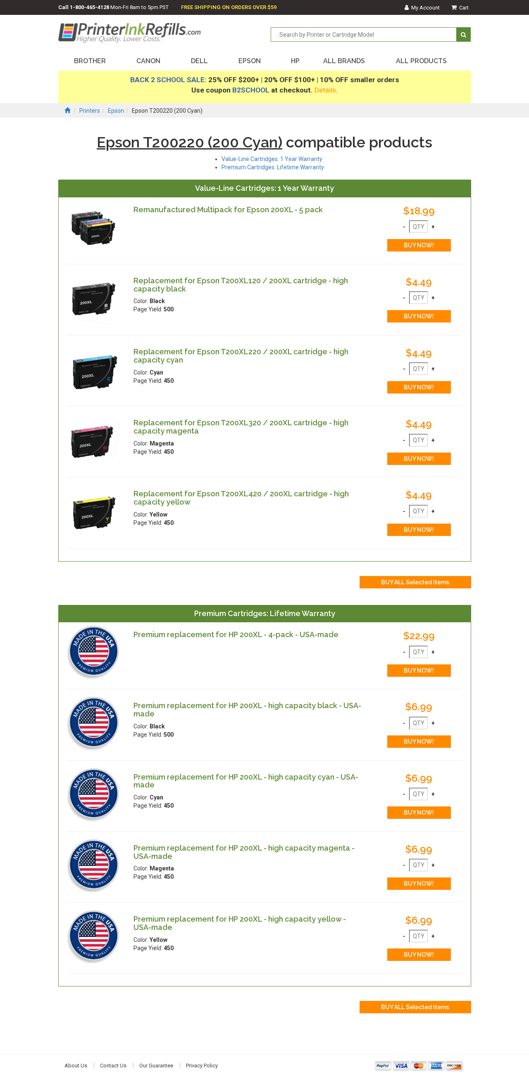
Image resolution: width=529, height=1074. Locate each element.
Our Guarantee (156, 1065)
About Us (75, 1065)
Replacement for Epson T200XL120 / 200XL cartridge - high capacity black (240, 284)
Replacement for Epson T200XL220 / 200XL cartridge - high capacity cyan (240, 355)
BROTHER (90, 61)
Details (325, 90)
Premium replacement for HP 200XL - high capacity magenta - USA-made (244, 852)
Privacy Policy (202, 1065)
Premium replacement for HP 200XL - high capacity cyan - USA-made (245, 781)
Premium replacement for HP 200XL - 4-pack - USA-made (235, 634)
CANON (148, 61)
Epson (116, 110)
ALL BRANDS (344, 61)
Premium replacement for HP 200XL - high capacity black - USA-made (247, 709)
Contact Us (113, 1065)
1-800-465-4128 (89, 7)
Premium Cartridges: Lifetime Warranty (273, 167)
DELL (199, 61)
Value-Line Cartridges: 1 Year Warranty (272, 159)
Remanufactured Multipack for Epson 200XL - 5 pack (228, 209)
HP (295, 61)
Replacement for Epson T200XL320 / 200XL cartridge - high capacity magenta (240, 426)
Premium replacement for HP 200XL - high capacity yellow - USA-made (239, 923)
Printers (89, 110)
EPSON (249, 61)
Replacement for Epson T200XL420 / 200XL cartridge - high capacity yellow (241, 497)
